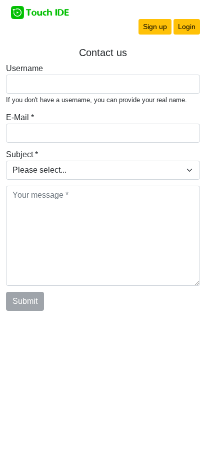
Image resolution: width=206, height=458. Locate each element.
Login (187, 27)
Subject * (22, 154)
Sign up (155, 27)
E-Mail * (20, 117)
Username (24, 68)
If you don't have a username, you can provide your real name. (96, 100)
